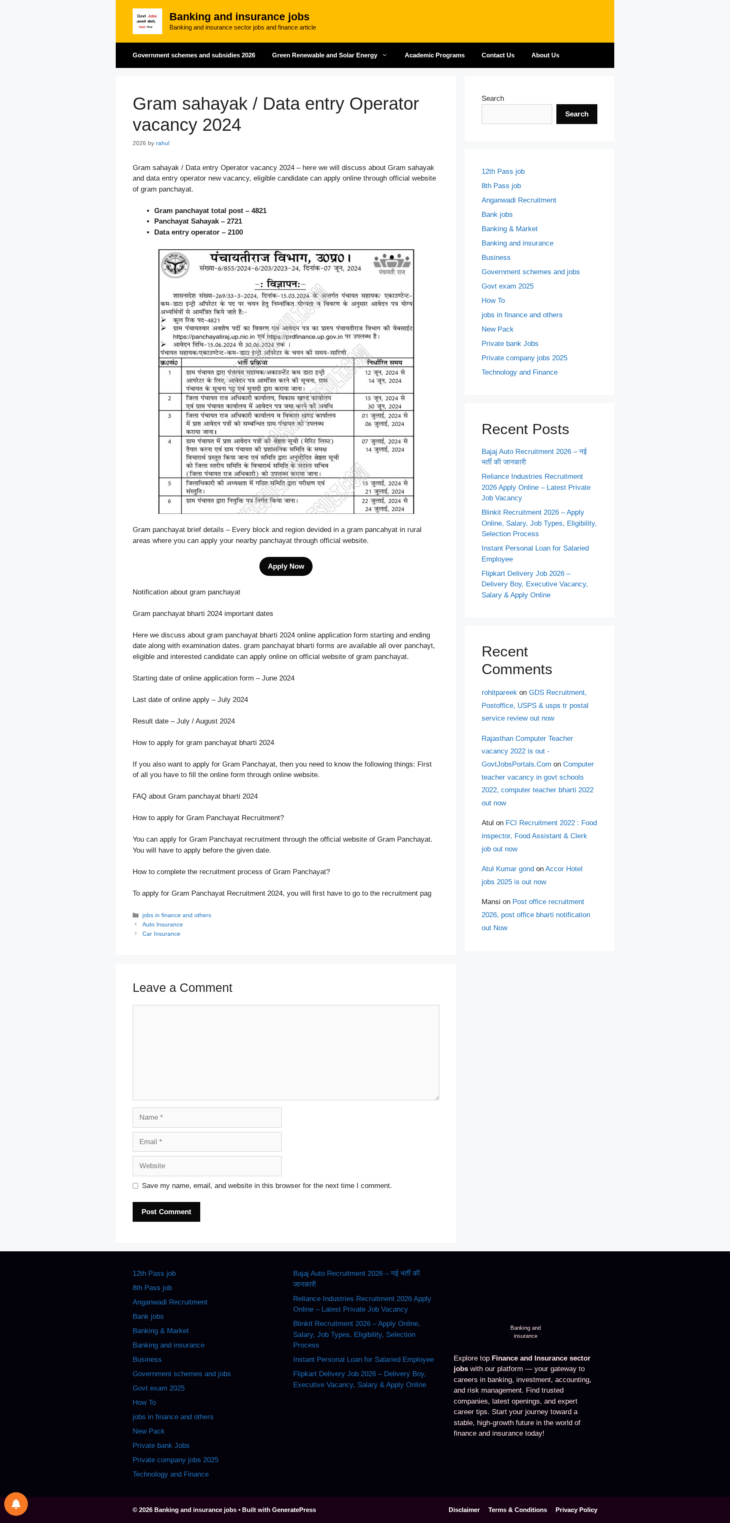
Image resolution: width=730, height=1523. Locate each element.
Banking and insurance (517, 243)
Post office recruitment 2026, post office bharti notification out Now (536, 915)
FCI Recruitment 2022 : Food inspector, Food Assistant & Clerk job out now (539, 836)
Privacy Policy (576, 1509)
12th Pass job (503, 171)
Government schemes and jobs (531, 272)
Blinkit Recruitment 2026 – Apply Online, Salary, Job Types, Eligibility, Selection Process (539, 523)
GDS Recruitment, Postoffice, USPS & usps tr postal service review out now (535, 705)
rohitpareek (499, 693)
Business (496, 258)
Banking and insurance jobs (239, 16)
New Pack (498, 329)
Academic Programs (435, 55)
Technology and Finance (520, 372)
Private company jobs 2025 (524, 358)
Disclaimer (464, 1509)
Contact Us (498, 55)
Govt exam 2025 (508, 286)
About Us (545, 55)
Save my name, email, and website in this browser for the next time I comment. (267, 1186)
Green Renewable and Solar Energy (324, 55)
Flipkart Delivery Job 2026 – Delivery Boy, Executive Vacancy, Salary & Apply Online (535, 584)
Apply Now (286, 566)
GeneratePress (294, 1509)
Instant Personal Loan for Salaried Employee (363, 1360)
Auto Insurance (162, 924)
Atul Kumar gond (508, 869)
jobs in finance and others (176, 915)
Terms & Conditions (517, 1509)
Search (493, 99)
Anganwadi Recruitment (519, 200)
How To (493, 301)
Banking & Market (510, 229)
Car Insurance (161, 933)
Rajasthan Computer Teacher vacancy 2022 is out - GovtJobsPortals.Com (527, 751)
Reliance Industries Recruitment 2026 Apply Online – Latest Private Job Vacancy (536, 487)
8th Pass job (501, 186)
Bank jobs (497, 215)
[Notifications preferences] (16, 1504)
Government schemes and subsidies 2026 (194, 55)
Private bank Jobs (510, 344)
